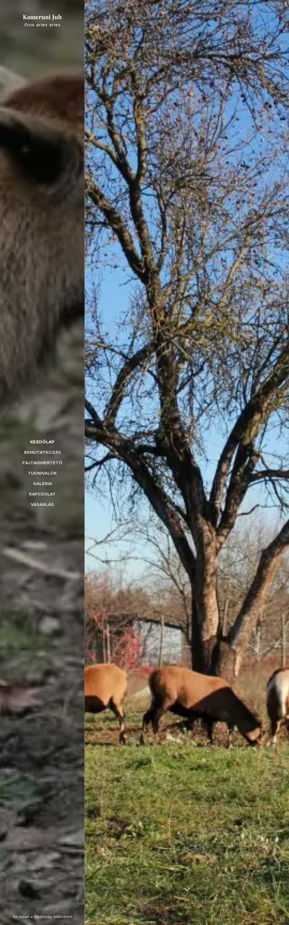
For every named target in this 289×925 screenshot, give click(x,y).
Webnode (43, 916)
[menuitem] (42, 442)
